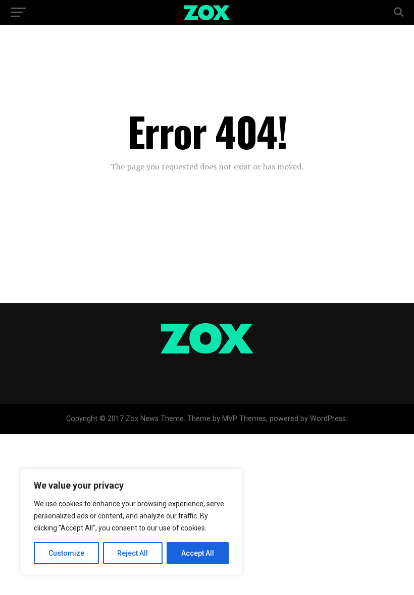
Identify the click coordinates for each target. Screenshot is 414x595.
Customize (66, 553)
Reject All (132, 553)
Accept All (197, 553)
